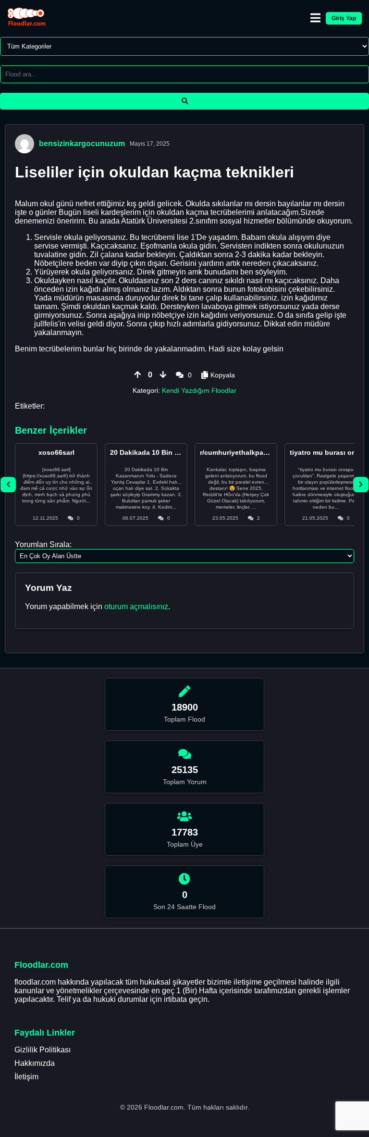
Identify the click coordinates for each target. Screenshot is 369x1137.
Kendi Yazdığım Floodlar (199, 390)
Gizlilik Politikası (42, 1050)
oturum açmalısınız (136, 606)
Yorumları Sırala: (43, 544)
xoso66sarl (56, 452)
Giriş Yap (344, 18)
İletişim (26, 1077)
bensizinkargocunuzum (82, 143)
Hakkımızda (34, 1063)
